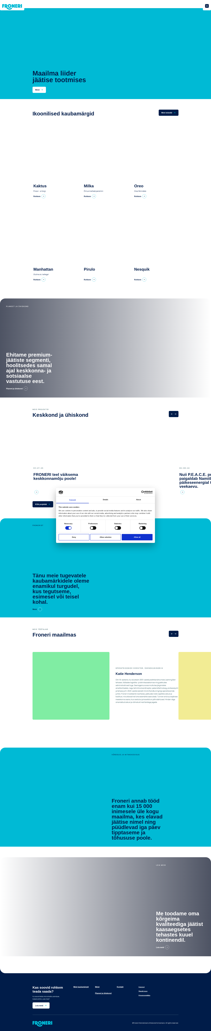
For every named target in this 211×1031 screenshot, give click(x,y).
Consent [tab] (72, 500)
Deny (74, 537)
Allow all (137, 537)
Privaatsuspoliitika (144, 995)
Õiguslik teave (143, 991)
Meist (97, 987)
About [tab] (138, 500)
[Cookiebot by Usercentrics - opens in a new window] (143, 492)
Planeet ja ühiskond (103, 993)
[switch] (93, 528)
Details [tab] (105, 500)
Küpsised (142, 987)
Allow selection (105, 537)
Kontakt (120, 987)
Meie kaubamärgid (81, 987)
